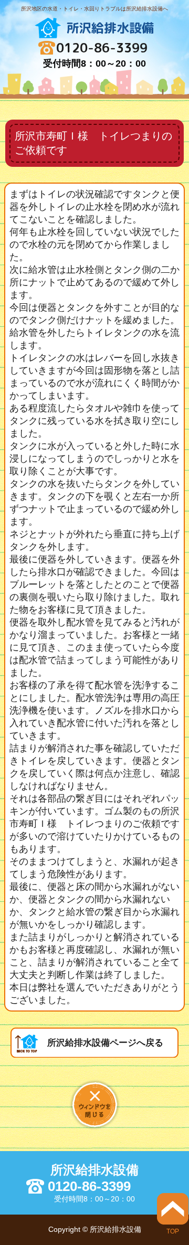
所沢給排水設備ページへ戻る (105, 1043)
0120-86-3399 (102, 48)
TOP (172, 1231)
